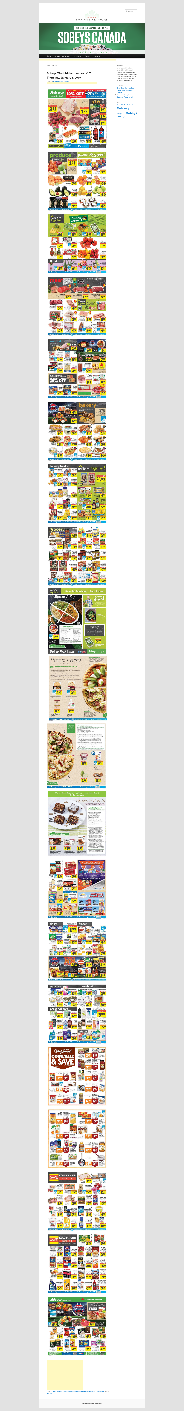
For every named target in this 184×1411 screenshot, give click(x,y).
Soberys (132, 109)
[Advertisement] (77, 60)
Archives (87, 56)
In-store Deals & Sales (75, 1391)
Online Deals (100, 1391)
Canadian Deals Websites (62, 56)
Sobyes (119, 117)
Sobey (119, 114)
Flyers (54, 1391)
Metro (118, 105)
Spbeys (125, 117)
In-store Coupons (62, 1391)
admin (67, 81)
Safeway (123, 108)
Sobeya (123, 114)
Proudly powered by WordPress (92, 1404)
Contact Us (97, 56)
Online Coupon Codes (88, 1391)
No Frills (49, 1393)
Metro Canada (124, 105)
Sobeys (131, 113)
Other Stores (77, 56)
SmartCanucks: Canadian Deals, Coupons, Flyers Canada (125, 90)
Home (49, 56)
